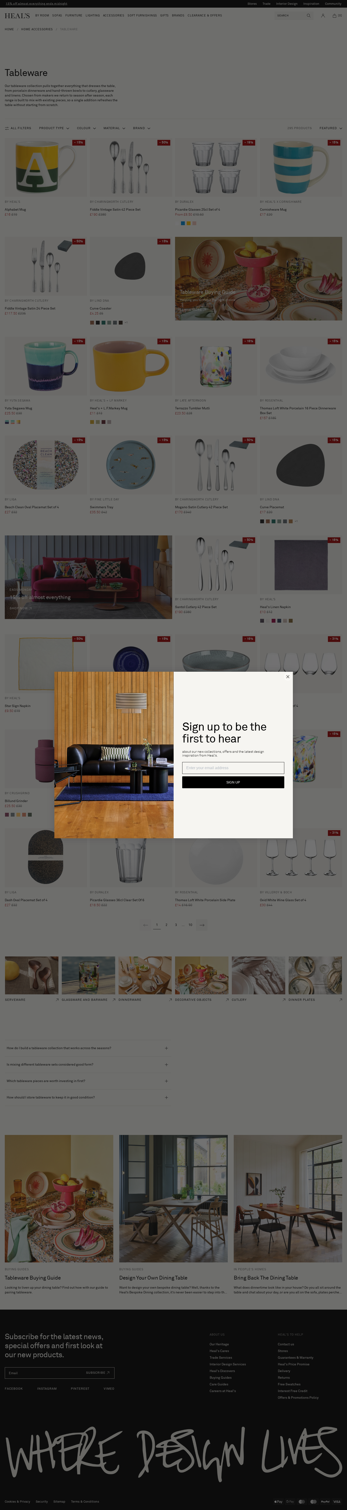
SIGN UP (233, 782)
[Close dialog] (288, 677)
